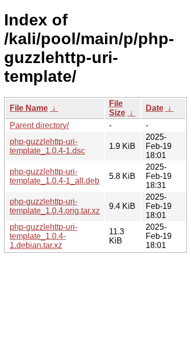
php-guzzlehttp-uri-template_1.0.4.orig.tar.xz (55, 206)
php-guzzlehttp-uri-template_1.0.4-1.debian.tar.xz (43, 236)
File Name (29, 108)
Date (154, 108)
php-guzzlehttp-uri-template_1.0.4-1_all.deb (54, 176)
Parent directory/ (39, 125)
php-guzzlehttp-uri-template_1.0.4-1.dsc (47, 146)
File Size (117, 108)
